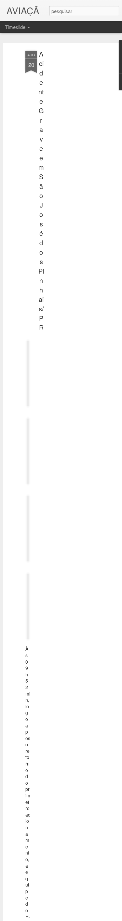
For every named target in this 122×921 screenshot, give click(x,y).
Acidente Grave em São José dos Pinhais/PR (41, 190)
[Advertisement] (66, 153)
